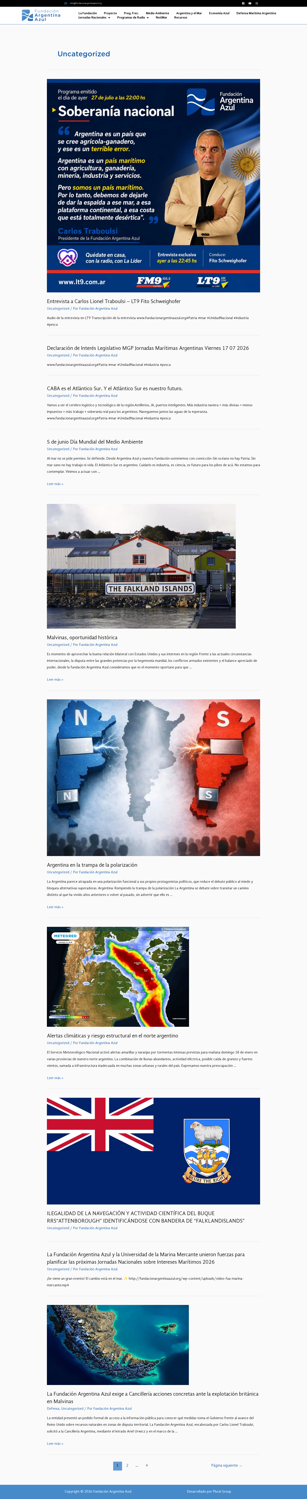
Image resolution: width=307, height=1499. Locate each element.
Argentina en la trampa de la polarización (92, 865)
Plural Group (222, 1491)
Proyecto (110, 13)
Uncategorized (58, 309)
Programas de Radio (131, 17)
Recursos (180, 17)
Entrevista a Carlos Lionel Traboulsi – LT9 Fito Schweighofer (114, 301)
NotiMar (161, 17)
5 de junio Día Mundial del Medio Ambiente (95, 442)
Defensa (53, 1409)
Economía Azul (219, 13)
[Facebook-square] (243, 3)
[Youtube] (249, 3)
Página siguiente (227, 1466)
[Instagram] (256, 3)
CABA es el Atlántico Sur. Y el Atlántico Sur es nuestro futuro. (115, 388)
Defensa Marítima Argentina (256, 13)
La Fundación (88, 13)
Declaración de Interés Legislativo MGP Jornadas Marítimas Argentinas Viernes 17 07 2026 (148, 348)
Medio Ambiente (157, 13)
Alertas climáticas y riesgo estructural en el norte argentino (112, 1036)
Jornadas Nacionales (92, 17)
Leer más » (55, 484)
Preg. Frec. (131, 13)
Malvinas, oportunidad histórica (82, 637)
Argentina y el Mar (189, 13)
